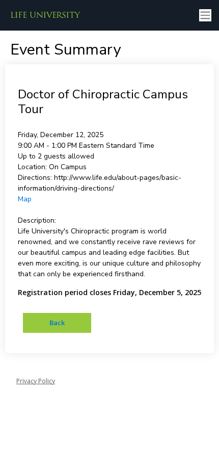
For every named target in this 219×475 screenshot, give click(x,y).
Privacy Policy (35, 381)
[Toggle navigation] (205, 15)
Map (25, 199)
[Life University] (46, 15)
